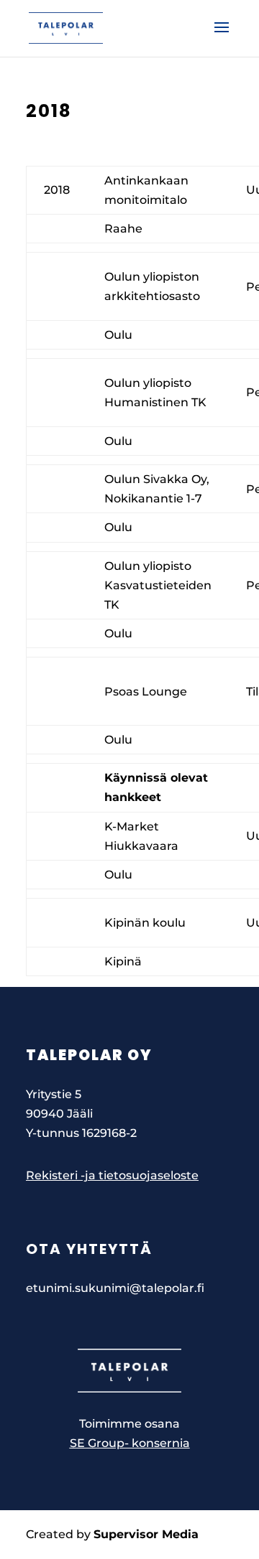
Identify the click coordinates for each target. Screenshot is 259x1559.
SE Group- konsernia (130, 1443)
